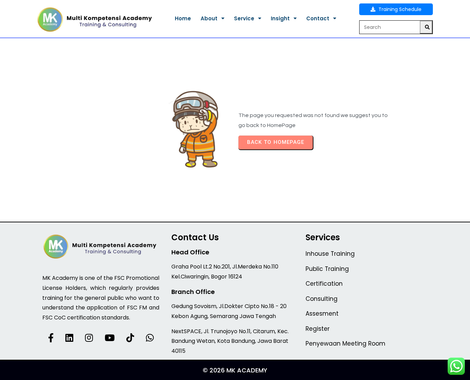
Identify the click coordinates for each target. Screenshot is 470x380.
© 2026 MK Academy (235, 370)
